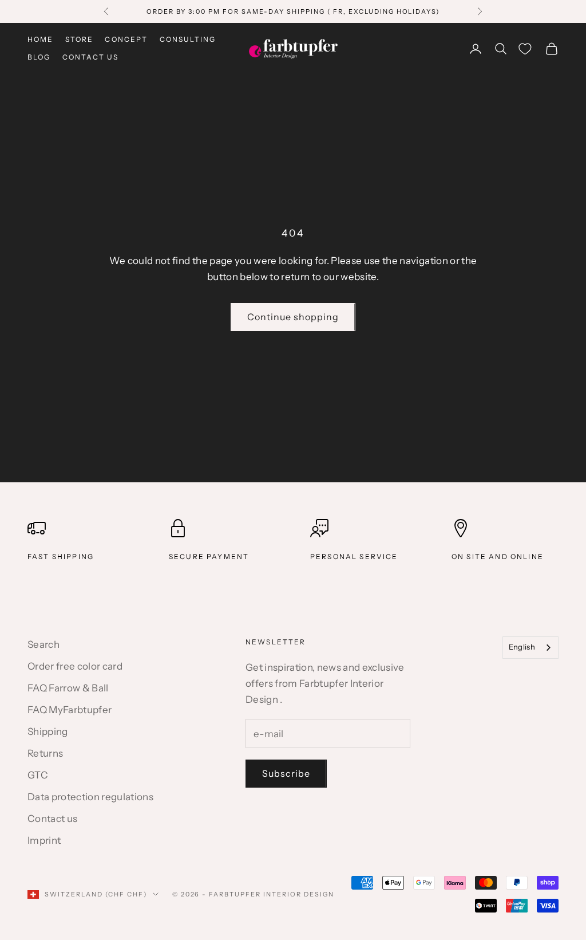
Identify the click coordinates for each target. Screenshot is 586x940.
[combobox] (530, 647)
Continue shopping (292, 316)
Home (40, 39)
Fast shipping (60, 556)
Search (43, 644)
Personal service (354, 556)
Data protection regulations (90, 797)
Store (79, 39)
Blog (39, 57)
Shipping (47, 731)
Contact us (90, 57)
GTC (37, 775)
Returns (45, 753)
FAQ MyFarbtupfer (69, 709)
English (522, 646)
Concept (126, 39)
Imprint (44, 840)
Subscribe (286, 773)
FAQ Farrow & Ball (68, 688)
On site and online (498, 556)
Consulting (188, 39)
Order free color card (74, 666)
